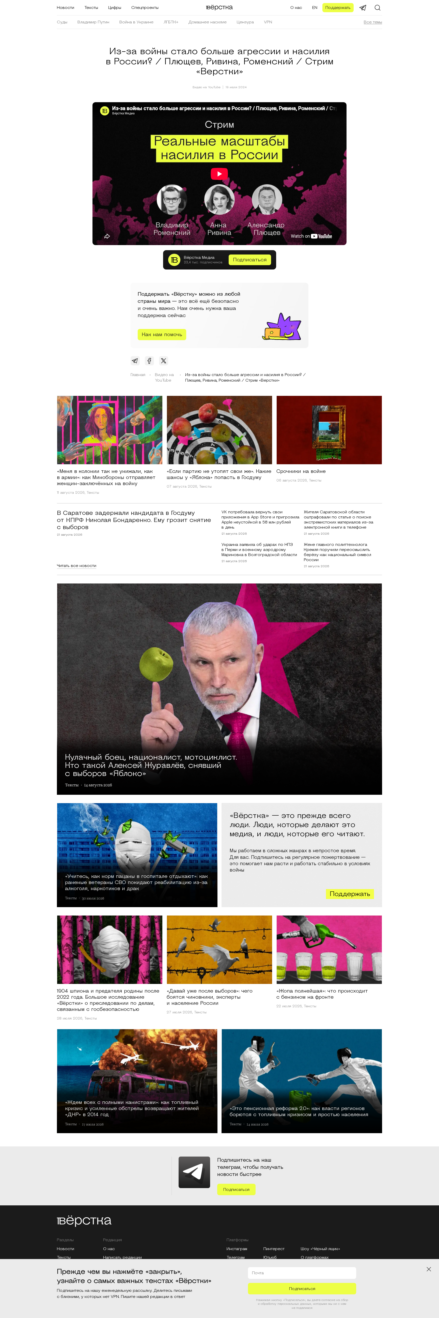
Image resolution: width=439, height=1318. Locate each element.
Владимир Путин (93, 22)
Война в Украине (136, 22)
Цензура (245, 22)
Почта (258, 1273)
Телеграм (236, 1257)
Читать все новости (76, 565)
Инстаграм (237, 1249)
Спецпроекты (145, 7)
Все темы (373, 22)
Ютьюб (270, 1257)
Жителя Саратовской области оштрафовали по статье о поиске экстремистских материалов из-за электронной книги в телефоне (338, 520)
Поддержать (338, 7)
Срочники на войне (301, 471)
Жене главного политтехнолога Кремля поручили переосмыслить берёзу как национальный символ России (337, 552)
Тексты (91, 7)
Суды (62, 22)
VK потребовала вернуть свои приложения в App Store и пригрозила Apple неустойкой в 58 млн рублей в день (260, 520)
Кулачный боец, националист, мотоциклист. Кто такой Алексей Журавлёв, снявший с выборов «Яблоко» (151, 764)
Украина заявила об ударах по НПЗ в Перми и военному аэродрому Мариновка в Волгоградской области (259, 549)
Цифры (114, 7)
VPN (268, 22)
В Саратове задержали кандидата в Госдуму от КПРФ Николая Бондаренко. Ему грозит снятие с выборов (134, 520)
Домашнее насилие (208, 22)
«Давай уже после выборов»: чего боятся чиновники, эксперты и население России (210, 997)
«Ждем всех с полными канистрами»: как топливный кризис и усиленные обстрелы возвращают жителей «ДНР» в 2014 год (132, 1108)
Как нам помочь (162, 334)
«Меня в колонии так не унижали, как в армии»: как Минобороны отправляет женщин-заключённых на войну (106, 477)
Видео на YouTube (206, 87)
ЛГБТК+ (171, 22)
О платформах (315, 1257)
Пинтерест (274, 1249)
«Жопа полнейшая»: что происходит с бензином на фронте (322, 994)
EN (314, 7)
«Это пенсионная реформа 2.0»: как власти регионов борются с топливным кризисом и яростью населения (299, 1111)
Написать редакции (122, 1257)
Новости (65, 7)
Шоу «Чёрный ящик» (320, 1249)
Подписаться (250, 259)
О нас (296, 7)
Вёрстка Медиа (199, 257)
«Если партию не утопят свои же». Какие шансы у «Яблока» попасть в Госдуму (219, 474)
